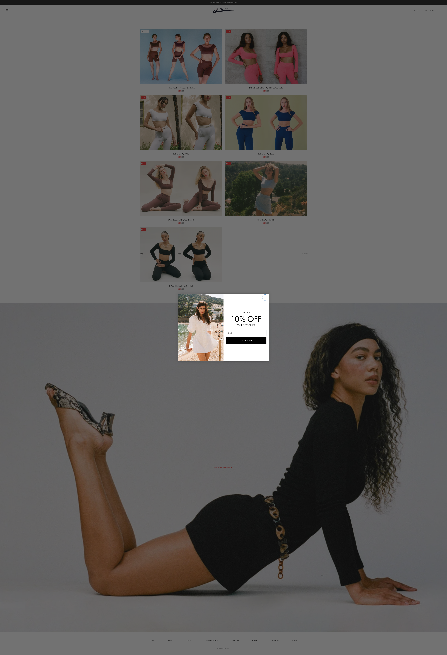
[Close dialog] (265, 297)
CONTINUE (246, 340)
